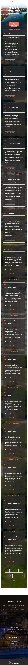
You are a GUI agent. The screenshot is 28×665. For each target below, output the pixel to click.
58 (22, 575)
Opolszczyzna (14, 641)
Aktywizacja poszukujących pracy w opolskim (14, 613)
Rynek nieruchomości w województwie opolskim (14, 615)
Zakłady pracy (14, 643)
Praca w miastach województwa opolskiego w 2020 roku (14, 606)
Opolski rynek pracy (14, 645)
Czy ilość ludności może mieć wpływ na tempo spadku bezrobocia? (14, 610)
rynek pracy (14, 631)
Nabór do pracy (14, 627)
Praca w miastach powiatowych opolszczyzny (14, 629)
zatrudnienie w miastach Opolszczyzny (14, 651)
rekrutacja (14, 647)
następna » (14, 580)
